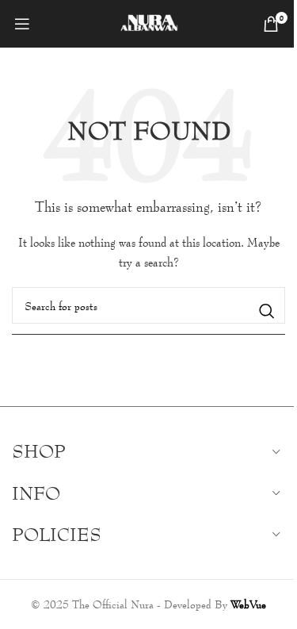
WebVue (248, 604)
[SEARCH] (267, 310)
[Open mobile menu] (22, 24)
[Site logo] (148, 22)
